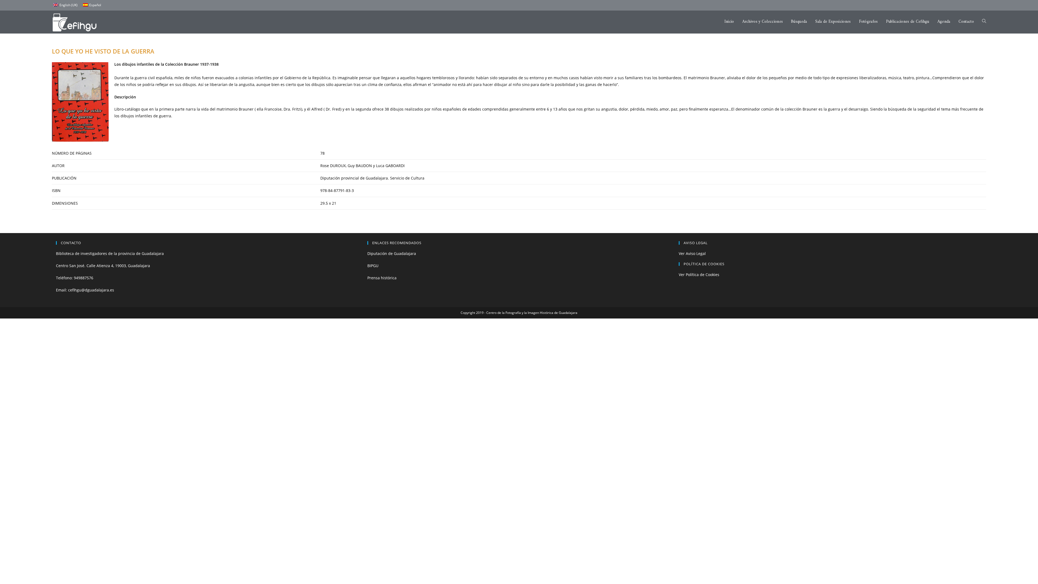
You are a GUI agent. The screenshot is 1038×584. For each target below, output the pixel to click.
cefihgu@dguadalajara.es (91, 290)
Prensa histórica (382, 277)
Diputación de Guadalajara (391, 253)
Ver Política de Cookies (699, 274)
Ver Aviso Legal (692, 253)
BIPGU (372, 265)
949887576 (83, 277)
